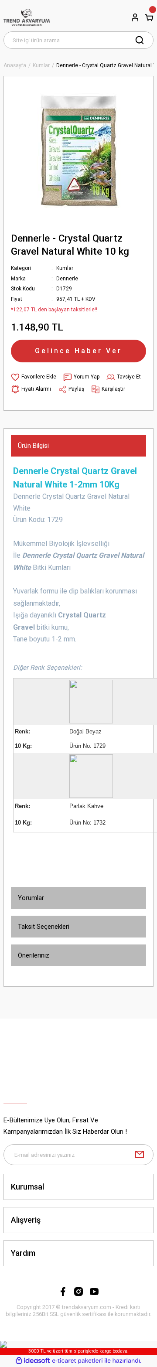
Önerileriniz (33, 955)
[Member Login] (135, 17)
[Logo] (26, 17)
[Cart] (149, 17)
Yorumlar (31, 898)
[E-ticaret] (77, 1360)
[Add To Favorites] (33, 377)
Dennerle (67, 279)
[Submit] (140, 1154)
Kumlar (64, 268)
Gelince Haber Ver (78, 351)
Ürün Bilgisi (33, 446)
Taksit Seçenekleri (43, 927)
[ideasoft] (32, 1361)
